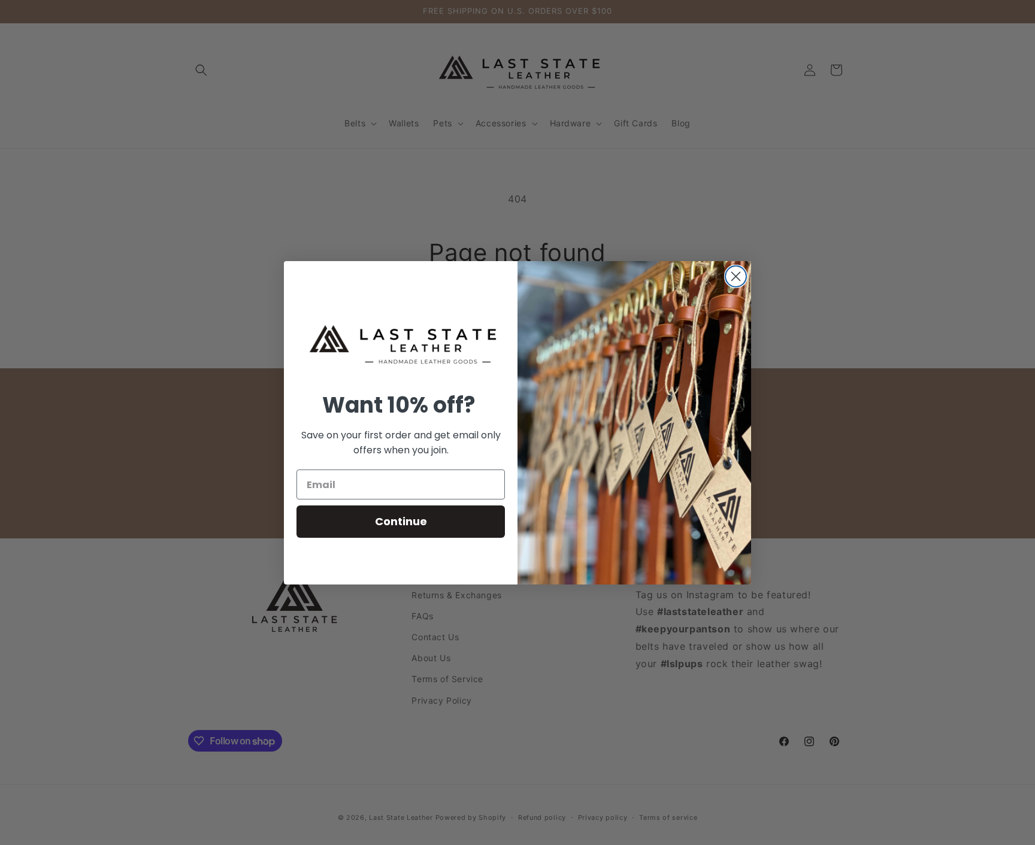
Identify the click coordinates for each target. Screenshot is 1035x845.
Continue (401, 521)
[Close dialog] (735, 276)
